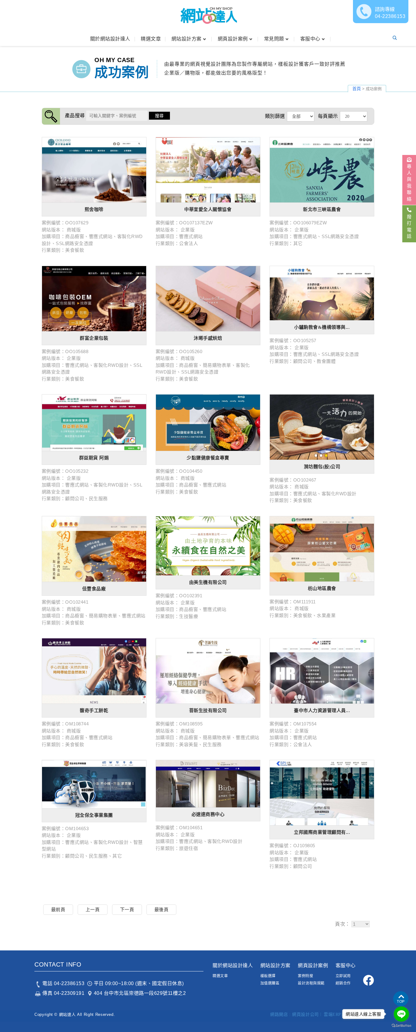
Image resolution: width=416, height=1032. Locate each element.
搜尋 (159, 115)
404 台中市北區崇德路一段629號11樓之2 (140, 993)
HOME (208, 15)
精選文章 (151, 38)
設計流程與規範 (311, 983)
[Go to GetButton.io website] (401, 1026)
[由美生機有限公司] (208, 546)
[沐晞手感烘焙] (208, 299)
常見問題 (274, 38)
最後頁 (161, 909)
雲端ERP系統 (337, 1014)
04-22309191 (69, 993)
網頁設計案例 (233, 38)
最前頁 (58, 909)
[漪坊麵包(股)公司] (322, 427)
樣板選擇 (268, 976)
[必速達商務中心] (208, 784)
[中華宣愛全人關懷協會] (208, 170)
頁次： (342, 924)
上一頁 (93, 909)
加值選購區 (270, 983)
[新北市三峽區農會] (322, 170)
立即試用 (343, 976)
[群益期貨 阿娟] (94, 422)
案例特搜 (305, 976)
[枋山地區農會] (322, 549)
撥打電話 (409, 226)
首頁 (356, 88)
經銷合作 (343, 983)
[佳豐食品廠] (94, 549)
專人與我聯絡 (409, 183)
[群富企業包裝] (94, 299)
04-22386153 (390, 13)
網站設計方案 (186, 38)
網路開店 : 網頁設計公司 (294, 1014)
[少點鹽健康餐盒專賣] (208, 422)
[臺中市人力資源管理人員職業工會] (322, 671)
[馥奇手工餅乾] (94, 671)
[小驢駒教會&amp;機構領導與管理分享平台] (322, 293)
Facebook (368, 980)
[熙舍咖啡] (94, 170)
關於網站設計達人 (110, 38)
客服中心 (310, 38)
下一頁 (127, 909)
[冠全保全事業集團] (94, 784)
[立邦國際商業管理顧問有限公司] (322, 793)
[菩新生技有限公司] (208, 671)
